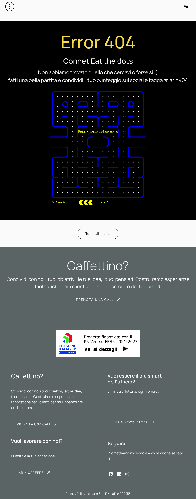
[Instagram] (127, 474)
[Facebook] (111, 474)
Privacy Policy (75, 494)
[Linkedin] (119, 474)
